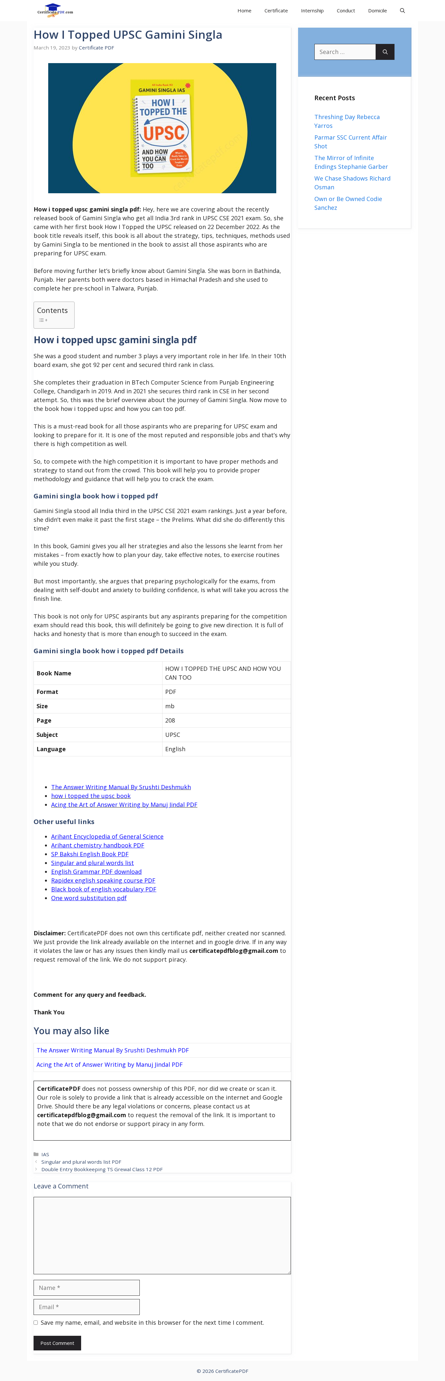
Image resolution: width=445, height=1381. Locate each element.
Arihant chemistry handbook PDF (97, 845)
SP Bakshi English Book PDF (90, 854)
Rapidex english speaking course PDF (103, 880)
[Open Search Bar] (402, 10)
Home (244, 10)
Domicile (377, 10)
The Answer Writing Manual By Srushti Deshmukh (121, 787)
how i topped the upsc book (91, 796)
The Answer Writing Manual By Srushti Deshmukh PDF (112, 1050)
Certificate (276, 10)
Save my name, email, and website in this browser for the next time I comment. (152, 1322)
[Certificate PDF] (60, 10)
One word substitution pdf (89, 898)
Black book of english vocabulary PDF (103, 889)
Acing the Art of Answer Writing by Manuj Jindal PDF (124, 804)
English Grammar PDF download (96, 871)
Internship (312, 10)
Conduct (346, 10)
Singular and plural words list (92, 863)
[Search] (385, 52)
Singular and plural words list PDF (81, 1161)
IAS (45, 1154)
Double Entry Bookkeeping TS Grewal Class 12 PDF (102, 1169)
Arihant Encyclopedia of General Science (107, 836)
